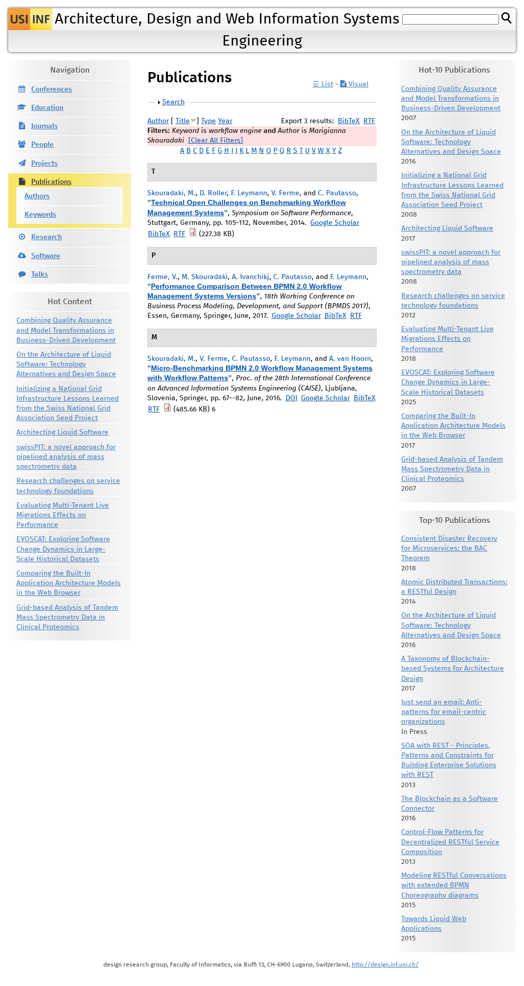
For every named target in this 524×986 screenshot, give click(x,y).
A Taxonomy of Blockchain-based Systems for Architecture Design (452, 668)
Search (173, 102)
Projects (44, 163)
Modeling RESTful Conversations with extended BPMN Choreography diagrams (454, 885)
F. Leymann (249, 193)
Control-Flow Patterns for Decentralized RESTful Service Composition (450, 842)
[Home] (30, 19)
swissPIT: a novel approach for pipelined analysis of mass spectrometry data (66, 457)
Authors (37, 196)
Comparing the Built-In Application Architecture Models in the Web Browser (68, 583)
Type (208, 121)
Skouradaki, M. (171, 193)
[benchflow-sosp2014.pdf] (193, 234)
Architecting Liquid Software (62, 432)
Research (46, 237)
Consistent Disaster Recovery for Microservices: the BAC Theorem (449, 548)
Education (47, 107)
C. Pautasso (337, 193)
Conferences (51, 89)
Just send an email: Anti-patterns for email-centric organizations (443, 712)
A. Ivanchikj (250, 277)
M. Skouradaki (205, 277)
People (42, 144)
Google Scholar (334, 222)
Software (45, 256)
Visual (357, 84)
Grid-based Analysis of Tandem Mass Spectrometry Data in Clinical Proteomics (67, 617)
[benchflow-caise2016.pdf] (167, 409)
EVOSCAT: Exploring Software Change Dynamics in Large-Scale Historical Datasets (63, 549)
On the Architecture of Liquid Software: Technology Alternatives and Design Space (66, 364)
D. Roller (213, 193)
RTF (369, 121)
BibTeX (349, 121)
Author (158, 121)
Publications (51, 182)
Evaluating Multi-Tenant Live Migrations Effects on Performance (62, 515)
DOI (291, 398)
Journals (44, 126)
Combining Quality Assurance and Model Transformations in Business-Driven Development (66, 330)
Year (225, 121)
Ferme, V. (162, 277)
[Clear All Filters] (215, 140)
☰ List (323, 84)
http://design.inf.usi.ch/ (385, 965)
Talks (39, 274)
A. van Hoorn (350, 358)
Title (183, 121)
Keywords (40, 214)
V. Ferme (285, 193)
